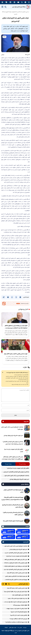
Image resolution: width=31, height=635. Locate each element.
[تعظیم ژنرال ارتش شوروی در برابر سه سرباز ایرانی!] (27, 450)
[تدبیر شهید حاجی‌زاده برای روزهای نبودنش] (27, 435)
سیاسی (2, 54)
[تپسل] (16, 530)
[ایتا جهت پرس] (15, 304)
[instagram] (29, 2)
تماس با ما (20, 627)
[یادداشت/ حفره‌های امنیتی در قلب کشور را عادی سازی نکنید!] (27, 428)
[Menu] (2, 7)
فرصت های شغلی (12, 627)
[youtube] (18, 2)
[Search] (5, 7)
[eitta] (10, 2)
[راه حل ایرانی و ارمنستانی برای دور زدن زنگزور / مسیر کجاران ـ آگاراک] (27, 514)
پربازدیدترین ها (22, 464)
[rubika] (14, 2)
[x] (22, 2)
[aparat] (2, 2)
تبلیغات (6, 627)
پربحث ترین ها (8, 464)
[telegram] (25, 2)
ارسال (15, 415)
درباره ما (24, 627)
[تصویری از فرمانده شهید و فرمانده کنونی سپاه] (27, 521)
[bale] (6, 2)
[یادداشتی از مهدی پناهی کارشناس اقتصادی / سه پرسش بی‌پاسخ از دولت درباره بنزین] (27, 443)
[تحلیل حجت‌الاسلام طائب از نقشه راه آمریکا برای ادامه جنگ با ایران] (27, 506)
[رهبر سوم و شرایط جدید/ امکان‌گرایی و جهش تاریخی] (27, 491)
